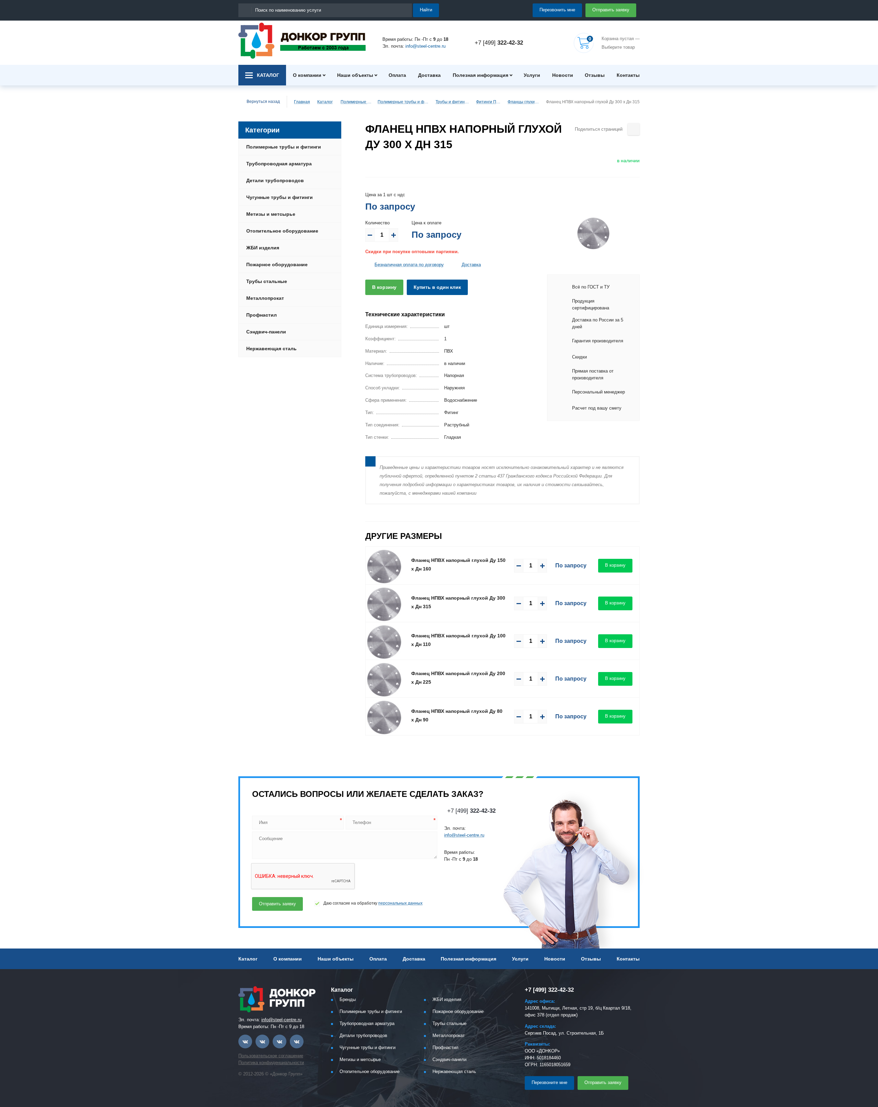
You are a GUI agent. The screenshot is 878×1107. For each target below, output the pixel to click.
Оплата (397, 75)
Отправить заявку (610, 9)
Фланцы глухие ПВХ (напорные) (524, 101)
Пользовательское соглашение (270, 1055)
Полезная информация (480, 75)
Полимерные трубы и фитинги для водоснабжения (403, 101)
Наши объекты (355, 75)
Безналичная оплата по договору (409, 264)
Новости (562, 75)
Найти (426, 9)
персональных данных (400, 903)
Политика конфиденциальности (271, 1062)
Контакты (628, 75)
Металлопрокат (265, 298)
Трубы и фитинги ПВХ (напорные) (453, 101)
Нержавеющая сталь (271, 348)
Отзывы (595, 75)
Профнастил (261, 315)
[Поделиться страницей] (634, 129)
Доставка (429, 75)
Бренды (348, 999)
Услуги (532, 75)
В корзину (384, 287)
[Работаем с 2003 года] (302, 41)
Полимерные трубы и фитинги (356, 101)
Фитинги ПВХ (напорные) (488, 101)
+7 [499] (499, 42)
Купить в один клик (437, 287)
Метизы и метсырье (270, 214)
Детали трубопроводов (275, 180)
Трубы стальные (266, 281)
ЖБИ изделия (262, 247)
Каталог (325, 101)
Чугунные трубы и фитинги (279, 197)
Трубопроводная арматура (279, 163)
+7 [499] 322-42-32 (549, 990)
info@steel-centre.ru (425, 46)
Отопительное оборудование (282, 231)
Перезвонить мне (557, 9)
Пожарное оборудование (277, 264)
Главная (302, 101)
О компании (307, 75)
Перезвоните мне (549, 1082)
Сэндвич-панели (266, 331)
